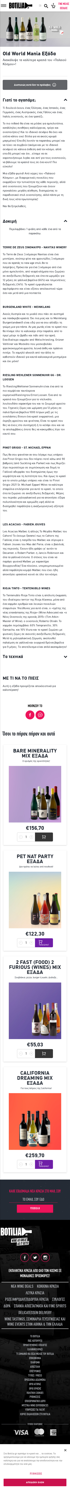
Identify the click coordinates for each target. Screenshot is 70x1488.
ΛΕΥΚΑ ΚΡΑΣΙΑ (35, 1293)
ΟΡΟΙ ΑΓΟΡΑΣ (35, 1384)
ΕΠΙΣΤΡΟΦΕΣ (35, 1371)
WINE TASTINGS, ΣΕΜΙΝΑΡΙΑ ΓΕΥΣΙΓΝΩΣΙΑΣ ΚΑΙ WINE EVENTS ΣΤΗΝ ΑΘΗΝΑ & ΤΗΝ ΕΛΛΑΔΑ (34, 1322)
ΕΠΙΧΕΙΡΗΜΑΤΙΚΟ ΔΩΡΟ (35, 1401)
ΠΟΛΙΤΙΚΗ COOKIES (35, 1393)
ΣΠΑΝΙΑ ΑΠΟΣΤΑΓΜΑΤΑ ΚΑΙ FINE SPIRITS (40, 1306)
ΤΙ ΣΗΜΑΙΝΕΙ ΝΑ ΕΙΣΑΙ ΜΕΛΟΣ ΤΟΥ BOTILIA (35, 1354)
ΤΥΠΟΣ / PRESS (35, 1375)
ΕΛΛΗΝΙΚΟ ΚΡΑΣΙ (35, 1349)
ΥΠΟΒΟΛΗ (35, 1208)
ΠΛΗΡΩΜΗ (35, 1362)
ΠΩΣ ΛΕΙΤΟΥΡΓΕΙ (35, 1341)
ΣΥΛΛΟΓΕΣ (58, 1299)
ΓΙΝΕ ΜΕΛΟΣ (63, 4)
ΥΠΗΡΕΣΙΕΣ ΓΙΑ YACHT (35, 1410)
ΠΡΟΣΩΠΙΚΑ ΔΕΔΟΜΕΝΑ (35, 1380)
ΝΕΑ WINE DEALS (22, 1286)
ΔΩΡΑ (7, 1306)
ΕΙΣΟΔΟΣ (63, 8)
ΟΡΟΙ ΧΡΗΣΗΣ (35, 1388)
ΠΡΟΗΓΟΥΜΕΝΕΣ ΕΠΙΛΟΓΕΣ (35, 1345)
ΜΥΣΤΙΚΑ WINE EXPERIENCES (35, 1405)
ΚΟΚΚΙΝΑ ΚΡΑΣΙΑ (48, 1286)
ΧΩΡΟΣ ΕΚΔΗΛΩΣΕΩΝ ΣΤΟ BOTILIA (35, 1414)
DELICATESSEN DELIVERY (35, 1312)
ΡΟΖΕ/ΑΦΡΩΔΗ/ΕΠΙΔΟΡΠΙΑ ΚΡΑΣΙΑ (27, 1299)
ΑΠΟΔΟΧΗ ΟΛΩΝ (35, 1482)
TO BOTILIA (35, 1336)
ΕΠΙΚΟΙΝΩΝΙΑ (35, 1358)
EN (40, 5)
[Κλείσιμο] (65, 1450)
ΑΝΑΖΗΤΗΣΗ (46, 6)
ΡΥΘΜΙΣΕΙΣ (36, 1473)
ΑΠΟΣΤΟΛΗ (35, 1367)
